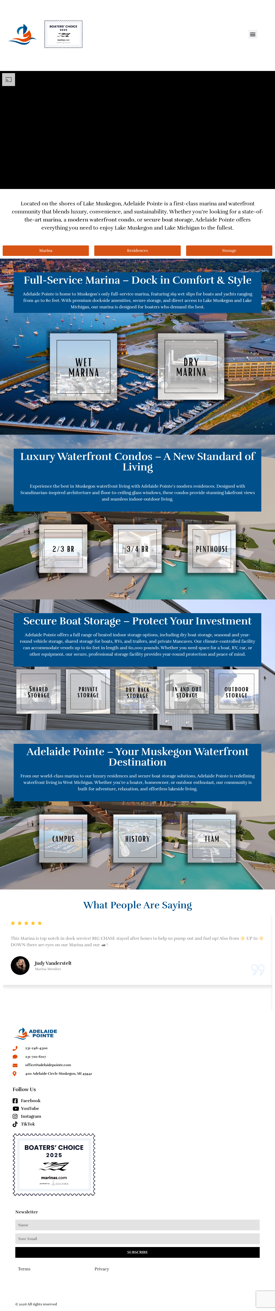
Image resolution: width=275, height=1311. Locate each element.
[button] (252, 34)
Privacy (102, 1269)
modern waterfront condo (101, 219)
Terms (24, 1269)
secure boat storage (168, 219)
